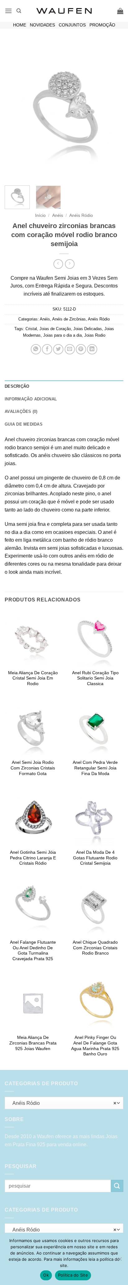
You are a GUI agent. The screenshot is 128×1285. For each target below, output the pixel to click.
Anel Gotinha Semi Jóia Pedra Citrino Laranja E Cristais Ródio (33, 858)
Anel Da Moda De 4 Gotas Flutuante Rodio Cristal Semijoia (95, 858)
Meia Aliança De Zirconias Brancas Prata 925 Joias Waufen (33, 1043)
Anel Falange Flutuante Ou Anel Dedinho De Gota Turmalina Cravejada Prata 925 (33, 950)
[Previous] (15, 111)
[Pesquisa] (18, 11)
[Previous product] (70, 264)
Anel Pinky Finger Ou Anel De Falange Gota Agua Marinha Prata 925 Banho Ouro (95, 1045)
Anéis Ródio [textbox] (62, 1103)
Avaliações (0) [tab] (21, 411)
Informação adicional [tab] (31, 399)
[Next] (113, 111)
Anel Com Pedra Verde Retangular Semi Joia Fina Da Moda (95, 768)
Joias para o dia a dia (62, 335)
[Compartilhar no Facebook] (47, 349)
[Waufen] (64, 11)
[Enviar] (117, 1186)
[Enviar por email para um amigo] (70, 349)
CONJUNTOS (72, 25)
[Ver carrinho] (120, 11)
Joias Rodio (94, 335)
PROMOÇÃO (102, 25)
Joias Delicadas (87, 328)
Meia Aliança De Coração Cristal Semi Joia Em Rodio (33, 678)
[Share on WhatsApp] (36, 349)
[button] (8, 10)
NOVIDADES (42, 25)
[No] (119, 1261)
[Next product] (58, 264)
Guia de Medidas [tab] (24, 424)
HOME (19, 25)
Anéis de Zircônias (69, 319)
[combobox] (64, 1103)
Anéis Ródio (81, 215)
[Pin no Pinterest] (81, 349)
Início (40, 215)
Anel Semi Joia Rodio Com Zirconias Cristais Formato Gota (33, 768)
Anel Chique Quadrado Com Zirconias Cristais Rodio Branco (95, 948)
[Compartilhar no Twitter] (58, 349)
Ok (46, 1275)
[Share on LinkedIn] (92, 349)
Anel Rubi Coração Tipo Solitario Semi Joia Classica (95, 678)
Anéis (57, 215)
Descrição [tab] (17, 386)
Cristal (31, 328)
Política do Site (73, 1275)
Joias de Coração (55, 328)
